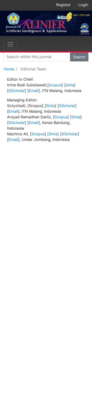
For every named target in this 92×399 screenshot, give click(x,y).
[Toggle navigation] (10, 44)
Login (83, 4)
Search (79, 57)
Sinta (50, 105)
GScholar (16, 90)
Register (63, 4)
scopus (55, 85)
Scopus (60, 117)
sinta (70, 85)
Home (9, 69)
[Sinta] (52, 134)
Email (33, 90)
